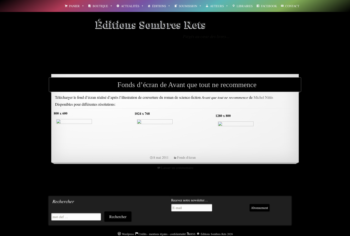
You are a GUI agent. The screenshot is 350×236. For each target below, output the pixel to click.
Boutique (100, 6)
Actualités (130, 6)
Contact (292, 6)
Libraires (245, 6)
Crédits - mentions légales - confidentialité (162, 234)
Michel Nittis (263, 97)
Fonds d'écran (186, 157)
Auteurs (217, 6)
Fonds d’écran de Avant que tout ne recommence (186, 85)
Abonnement (259, 207)
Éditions (159, 6)
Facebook (269, 6)
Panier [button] (74, 6)
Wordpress (128, 234)
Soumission (188, 6)
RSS (192, 234)
